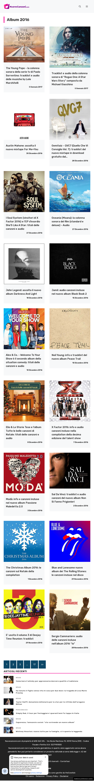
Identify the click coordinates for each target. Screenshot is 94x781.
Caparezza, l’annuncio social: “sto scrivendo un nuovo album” (45, 722)
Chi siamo (30, 776)
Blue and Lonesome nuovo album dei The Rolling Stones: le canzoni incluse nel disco (69, 571)
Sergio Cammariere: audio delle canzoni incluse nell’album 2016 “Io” (67, 640)
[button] (79, 6)
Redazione (40, 776)
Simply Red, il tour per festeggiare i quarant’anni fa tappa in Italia (47, 713)
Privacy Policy (52, 776)
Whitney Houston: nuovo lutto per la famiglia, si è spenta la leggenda (49, 731)
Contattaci (65, 761)
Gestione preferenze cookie (83, 779)
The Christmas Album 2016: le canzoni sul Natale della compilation (23, 571)
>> (42, 664)
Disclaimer (64, 776)
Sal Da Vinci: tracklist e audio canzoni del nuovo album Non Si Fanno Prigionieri (69, 498)
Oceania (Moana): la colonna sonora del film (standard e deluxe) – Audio (68, 221)
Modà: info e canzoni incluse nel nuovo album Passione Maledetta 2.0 (22, 503)
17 (34, 664)
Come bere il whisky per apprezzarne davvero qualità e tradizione (47, 681)
